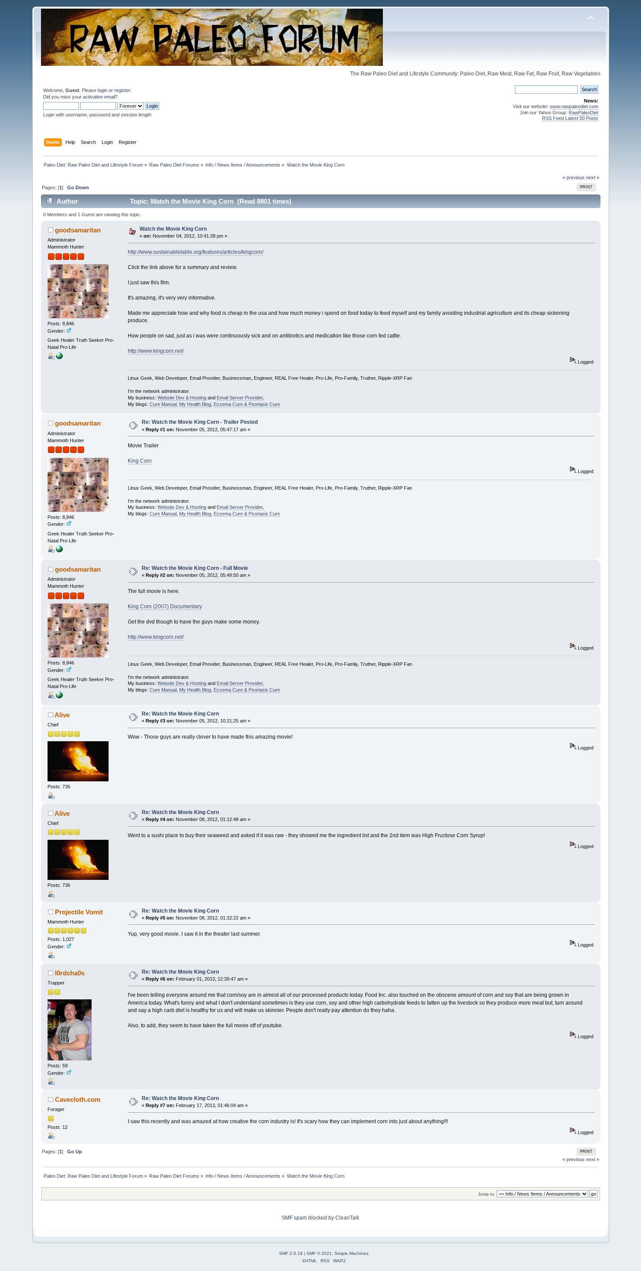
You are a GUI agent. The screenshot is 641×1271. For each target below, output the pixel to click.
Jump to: (486, 1194)
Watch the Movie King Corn (173, 229)
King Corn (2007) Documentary (165, 606)
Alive (62, 715)
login (102, 90)
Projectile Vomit (79, 912)
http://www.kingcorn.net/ (156, 351)
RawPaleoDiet (583, 112)
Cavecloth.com (77, 1099)
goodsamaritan (78, 230)
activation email (99, 96)
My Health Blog (195, 404)
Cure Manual (163, 404)
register (122, 90)
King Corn (140, 461)
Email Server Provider (240, 397)
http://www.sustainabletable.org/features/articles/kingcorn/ (195, 252)
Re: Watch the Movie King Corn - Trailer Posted (200, 422)
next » (592, 177)
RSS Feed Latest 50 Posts (570, 118)
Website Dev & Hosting (181, 397)
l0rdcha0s (70, 973)
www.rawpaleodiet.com (574, 106)
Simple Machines (351, 1253)
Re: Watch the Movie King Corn (180, 714)
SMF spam (294, 1218)
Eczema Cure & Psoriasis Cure (247, 404)
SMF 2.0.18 (291, 1253)
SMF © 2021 (319, 1253)
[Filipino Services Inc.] (59, 357)
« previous (574, 177)
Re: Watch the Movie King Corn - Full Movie (195, 568)
